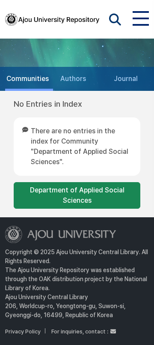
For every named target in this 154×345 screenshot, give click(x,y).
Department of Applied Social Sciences (77, 195)
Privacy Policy (23, 331)
